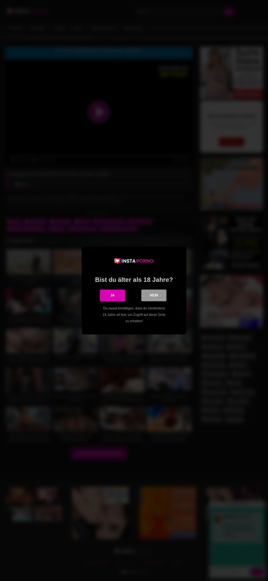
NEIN (154, 295)
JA (112, 295)
